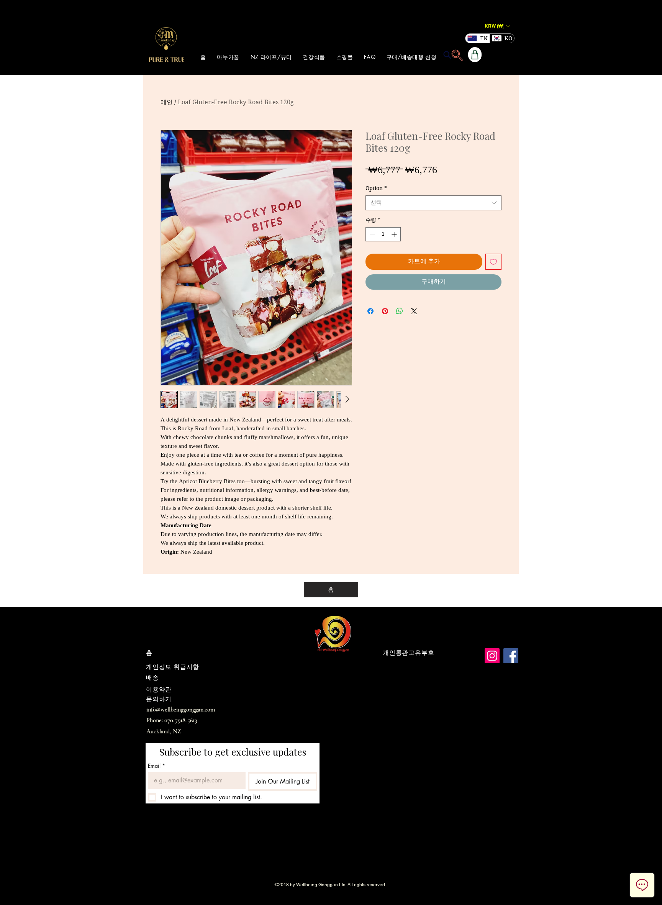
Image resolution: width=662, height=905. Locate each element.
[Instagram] (492, 655)
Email (156, 765)
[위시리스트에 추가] (493, 262)
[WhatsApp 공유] (399, 311)
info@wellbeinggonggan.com (180, 709)
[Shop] (475, 54)
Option (376, 188)
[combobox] (433, 202)
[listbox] (497, 26)
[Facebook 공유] (370, 311)
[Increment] (395, 234)
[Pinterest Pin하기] (385, 311)
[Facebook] (510, 655)
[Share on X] (414, 311)
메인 (167, 102)
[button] (497, 26)
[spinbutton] (383, 234)
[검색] (447, 55)
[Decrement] (371, 234)
